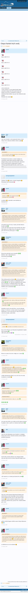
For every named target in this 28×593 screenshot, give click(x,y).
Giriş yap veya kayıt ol (22, 1)
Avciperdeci (8, 237)
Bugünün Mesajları (4, 9)
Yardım (26, 589)
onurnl (7, 49)
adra (7, 429)
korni (7, 134)
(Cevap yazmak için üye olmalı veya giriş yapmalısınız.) (17, 581)
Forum (9, 7)
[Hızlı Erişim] (26, 40)
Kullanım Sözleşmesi (24, 591)
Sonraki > (8, 46)
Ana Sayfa (3, 7)
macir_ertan (8, 262)
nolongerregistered (10, 175)
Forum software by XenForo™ (5, 591)
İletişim (23, 589)
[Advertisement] (14, 25)
